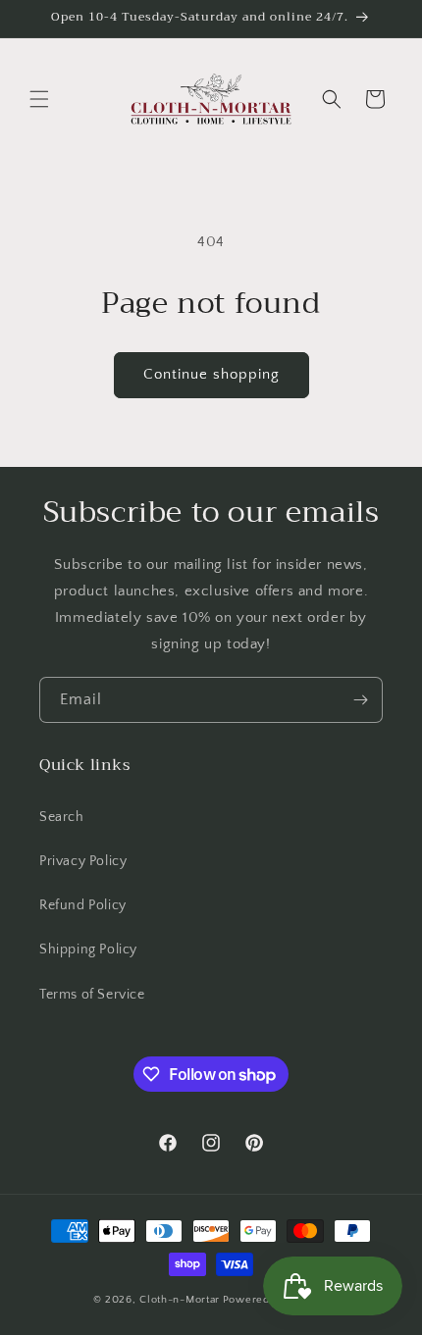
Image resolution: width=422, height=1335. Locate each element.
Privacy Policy (83, 861)
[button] (39, 99)
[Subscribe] (360, 700)
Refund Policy (83, 905)
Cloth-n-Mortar (179, 1300)
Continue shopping (211, 374)
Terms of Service (92, 994)
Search (61, 817)
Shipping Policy (88, 949)
